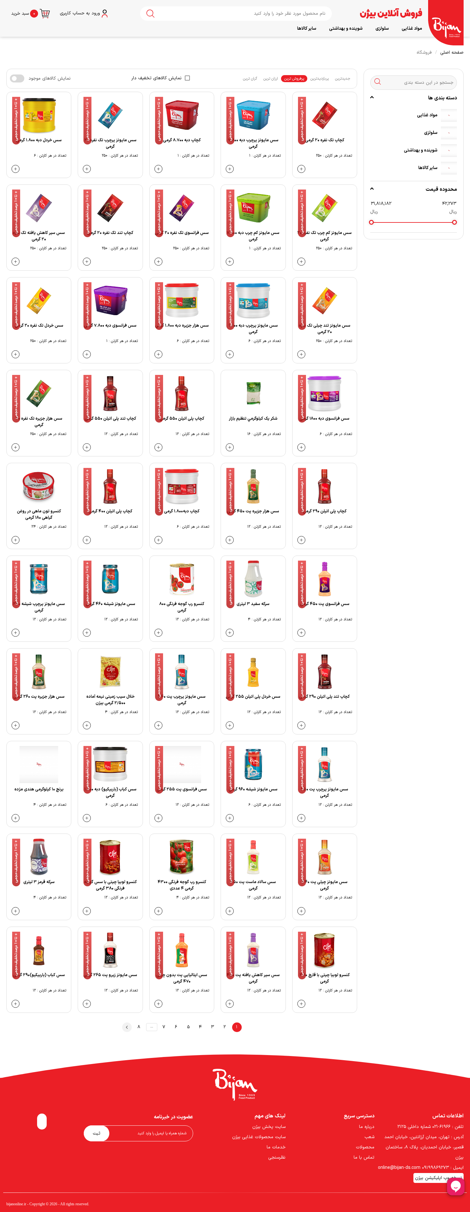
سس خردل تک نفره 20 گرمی (39, 325)
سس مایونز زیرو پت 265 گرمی (110, 975)
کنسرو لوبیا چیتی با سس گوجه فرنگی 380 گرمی (110, 885)
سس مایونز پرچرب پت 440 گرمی (182, 700)
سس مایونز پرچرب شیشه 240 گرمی (39, 607)
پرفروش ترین (294, 79)
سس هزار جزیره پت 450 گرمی (253, 511)
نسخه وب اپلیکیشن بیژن (438, 1178)
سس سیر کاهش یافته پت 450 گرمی (253, 978)
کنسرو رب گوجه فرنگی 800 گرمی (181, 607)
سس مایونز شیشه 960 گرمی (253, 789)
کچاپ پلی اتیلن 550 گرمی (182, 419)
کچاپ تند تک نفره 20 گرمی (110, 233)
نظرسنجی (277, 1157)
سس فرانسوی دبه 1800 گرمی (324, 419)
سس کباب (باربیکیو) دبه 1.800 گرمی (110, 792)
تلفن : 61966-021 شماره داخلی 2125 (430, 1126)
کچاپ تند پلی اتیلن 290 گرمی (324, 697)
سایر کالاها (306, 28)
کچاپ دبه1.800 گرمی (182, 511)
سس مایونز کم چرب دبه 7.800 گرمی (253, 236)
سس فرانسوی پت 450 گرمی (324, 604)
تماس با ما (364, 1157)
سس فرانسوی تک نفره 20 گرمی (182, 233)
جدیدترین (342, 79)
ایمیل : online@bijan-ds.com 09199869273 (421, 1167)
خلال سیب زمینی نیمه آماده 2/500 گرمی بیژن (110, 700)
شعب (369, 1137)
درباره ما (366, 1126)
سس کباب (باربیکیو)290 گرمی (39, 975)
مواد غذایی (412, 28)
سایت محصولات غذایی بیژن (259, 1137)
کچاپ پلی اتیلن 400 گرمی (110, 511)
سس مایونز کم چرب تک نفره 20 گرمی (324, 236)
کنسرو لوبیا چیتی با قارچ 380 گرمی (325, 978)
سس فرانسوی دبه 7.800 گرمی (110, 325)
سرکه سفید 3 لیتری (253, 604)
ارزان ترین (270, 79)
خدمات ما (276, 1147)
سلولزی (382, 28)
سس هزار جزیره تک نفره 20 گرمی (39, 422)
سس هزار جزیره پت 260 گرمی (39, 697)
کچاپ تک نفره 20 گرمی (324, 140)
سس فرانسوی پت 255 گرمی (182, 789)
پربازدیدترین (319, 79)
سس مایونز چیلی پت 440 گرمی (325, 885)
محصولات (365, 1147)
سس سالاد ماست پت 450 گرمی (253, 885)
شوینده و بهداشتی (346, 28)
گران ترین (250, 79)
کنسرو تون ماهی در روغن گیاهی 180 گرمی (39, 514)
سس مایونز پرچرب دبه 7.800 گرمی (253, 143)
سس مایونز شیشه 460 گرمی (110, 604)
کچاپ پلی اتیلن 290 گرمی (325, 511)
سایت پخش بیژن (269, 1126)
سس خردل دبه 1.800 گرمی (39, 140)
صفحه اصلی (452, 52)
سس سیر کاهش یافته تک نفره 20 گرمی (39, 236)
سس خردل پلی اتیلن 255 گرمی (253, 697)
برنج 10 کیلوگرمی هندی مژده (39, 789)
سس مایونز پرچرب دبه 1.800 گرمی (253, 328)
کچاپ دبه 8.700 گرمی (182, 140)
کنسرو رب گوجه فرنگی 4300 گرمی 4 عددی (182, 885)
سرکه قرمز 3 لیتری (39, 882)
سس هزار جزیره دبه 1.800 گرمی (182, 325)
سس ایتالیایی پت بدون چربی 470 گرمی (181, 978)
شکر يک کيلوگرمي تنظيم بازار (253, 419)
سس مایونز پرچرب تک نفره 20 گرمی (110, 143)
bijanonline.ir (16, 1204)
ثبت (96, 1133)
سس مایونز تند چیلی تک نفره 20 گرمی (324, 328)
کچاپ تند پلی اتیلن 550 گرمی (110, 419)
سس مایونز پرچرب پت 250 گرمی (324, 792)
